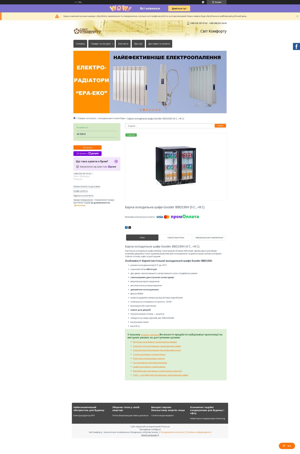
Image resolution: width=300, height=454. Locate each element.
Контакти (123, 43)
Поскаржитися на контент (172, 432)
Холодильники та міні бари (111, 118)
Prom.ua (166, 426)
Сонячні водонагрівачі (162, 415)
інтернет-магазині (150, 334)
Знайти (220, 126)
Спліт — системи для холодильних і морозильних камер (160, 375)
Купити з (84, 153)
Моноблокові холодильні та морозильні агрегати (157, 370)
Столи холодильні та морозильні (149, 354)
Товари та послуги (100, 43)
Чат (289, 446)
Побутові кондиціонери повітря (149, 358)
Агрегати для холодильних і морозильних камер (157, 346)
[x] (129, 228)
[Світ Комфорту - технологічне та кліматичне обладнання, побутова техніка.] (89, 31)
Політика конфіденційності (199, 432)
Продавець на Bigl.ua (150, 429)
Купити (89, 147)
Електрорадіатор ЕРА (84, 415)
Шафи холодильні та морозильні (149, 366)
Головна (80, 43)
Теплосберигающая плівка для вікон (130, 415)
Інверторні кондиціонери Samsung (207, 418)
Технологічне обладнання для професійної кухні (157, 350)
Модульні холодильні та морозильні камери (155, 341)
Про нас (138, 43)
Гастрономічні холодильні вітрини (150, 362)
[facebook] (126, 228)
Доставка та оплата (159, 43)
